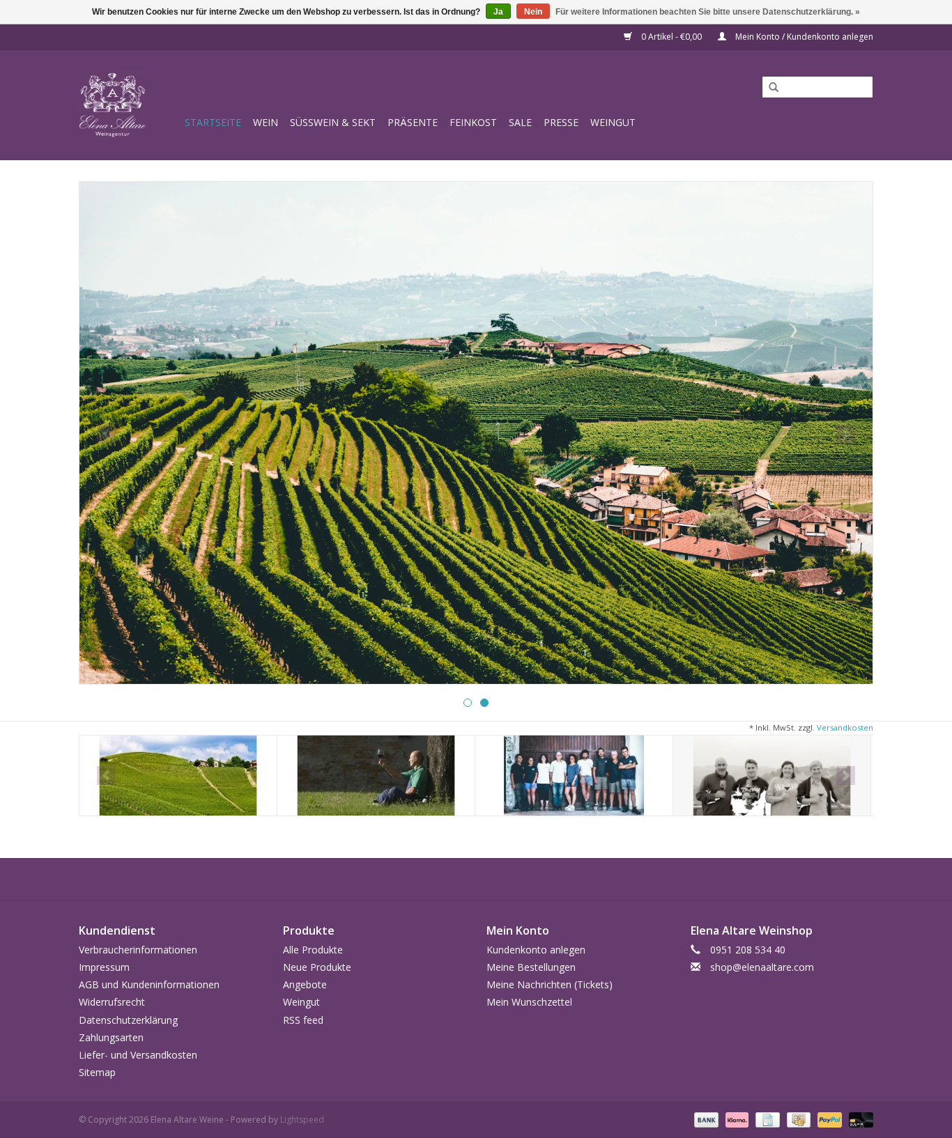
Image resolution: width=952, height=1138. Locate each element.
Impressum (104, 967)
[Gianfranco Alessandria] (771, 775)
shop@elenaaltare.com (762, 967)
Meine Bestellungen (531, 967)
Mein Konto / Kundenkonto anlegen (803, 36)
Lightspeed (302, 1119)
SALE (520, 122)
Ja (498, 12)
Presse (561, 122)
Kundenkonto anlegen (535, 949)
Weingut (613, 122)
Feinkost (473, 122)
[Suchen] (769, 88)
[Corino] (178, 775)
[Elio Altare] (376, 775)
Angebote (305, 984)
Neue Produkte (317, 967)
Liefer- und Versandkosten (138, 1054)
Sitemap (97, 1072)
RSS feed (303, 1020)
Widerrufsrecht (112, 1001)
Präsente (412, 122)
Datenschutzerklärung (128, 1020)
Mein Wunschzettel (529, 1001)
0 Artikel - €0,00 (671, 36)
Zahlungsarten (111, 1037)
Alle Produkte (313, 949)
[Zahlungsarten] (705, 1119)
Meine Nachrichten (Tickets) (549, 984)
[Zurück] (106, 434)
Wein (265, 122)
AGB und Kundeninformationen (149, 984)
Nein (533, 12)
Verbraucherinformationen (138, 949)
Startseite (213, 122)
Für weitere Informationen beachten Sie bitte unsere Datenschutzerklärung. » (707, 12)
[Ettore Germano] (574, 775)
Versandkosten (845, 727)
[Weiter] (845, 434)
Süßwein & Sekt (333, 122)
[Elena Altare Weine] (130, 105)
